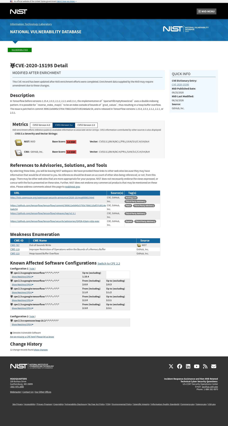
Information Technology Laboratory (31, 24)
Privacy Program (44, 404)
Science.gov (201, 404)
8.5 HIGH (71, 152)
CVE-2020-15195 (180, 84)
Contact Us (27, 392)
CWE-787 (15, 245)
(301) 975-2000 (17, 386)
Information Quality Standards (165, 404)
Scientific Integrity (141, 404)
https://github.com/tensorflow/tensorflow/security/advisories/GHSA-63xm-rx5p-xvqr (54, 221)
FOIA (108, 404)
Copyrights (59, 404)
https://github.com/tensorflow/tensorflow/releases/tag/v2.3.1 (43, 213)
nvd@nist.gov (72, 186)
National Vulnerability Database (45, 32)
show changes (41, 349)
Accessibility (30, 404)
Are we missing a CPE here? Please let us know (32, 336)
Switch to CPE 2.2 (109, 263)
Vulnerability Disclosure (76, 404)
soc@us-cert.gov (210, 386)
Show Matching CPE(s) (22, 276)
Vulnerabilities (20, 49)
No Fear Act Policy (96, 404)
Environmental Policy (122, 404)
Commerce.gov (188, 404)
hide (32, 268)
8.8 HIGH (71, 141)
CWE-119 (15, 249)
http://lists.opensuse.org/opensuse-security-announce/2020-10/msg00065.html (52, 197)
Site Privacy (17, 404)
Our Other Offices (43, 392)
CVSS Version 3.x (63, 125)
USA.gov (212, 404)
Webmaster (15, 392)
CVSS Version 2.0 (86, 125)
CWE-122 (15, 253)
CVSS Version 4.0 (41, 125)
